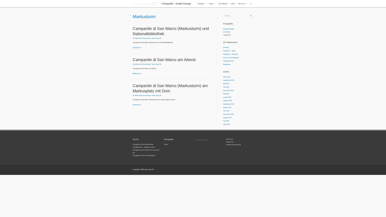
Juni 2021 (226, 111)
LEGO (233, 4)
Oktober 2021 (227, 100)
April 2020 (226, 124)
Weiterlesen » (137, 48)
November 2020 (228, 114)
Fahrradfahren (223, 4)
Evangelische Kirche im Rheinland (144, 155)
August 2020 (227, 117)
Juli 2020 (226, 121)
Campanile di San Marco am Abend (164, 59)
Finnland (226, 47)
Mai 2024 (226, 83)
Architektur (226, 32)
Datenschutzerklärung (233, 144)
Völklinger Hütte (228, 61)
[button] (251, 4)
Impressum (230, 142)
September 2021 (228, 104)
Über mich (241, 4)
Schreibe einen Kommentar (142, 38)
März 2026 (226, 77)
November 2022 (228, 90)
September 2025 (228, 80)
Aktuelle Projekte (228, 29)
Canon (166, 144)
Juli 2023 (226, 87)
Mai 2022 (226, 94)
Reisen (211, 4)
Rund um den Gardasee (231, 57)
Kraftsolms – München (230, 54)
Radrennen (226, 64)
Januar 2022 (227, 97)
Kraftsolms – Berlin (229, 51)
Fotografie (201, 4)
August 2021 (227, 107)
